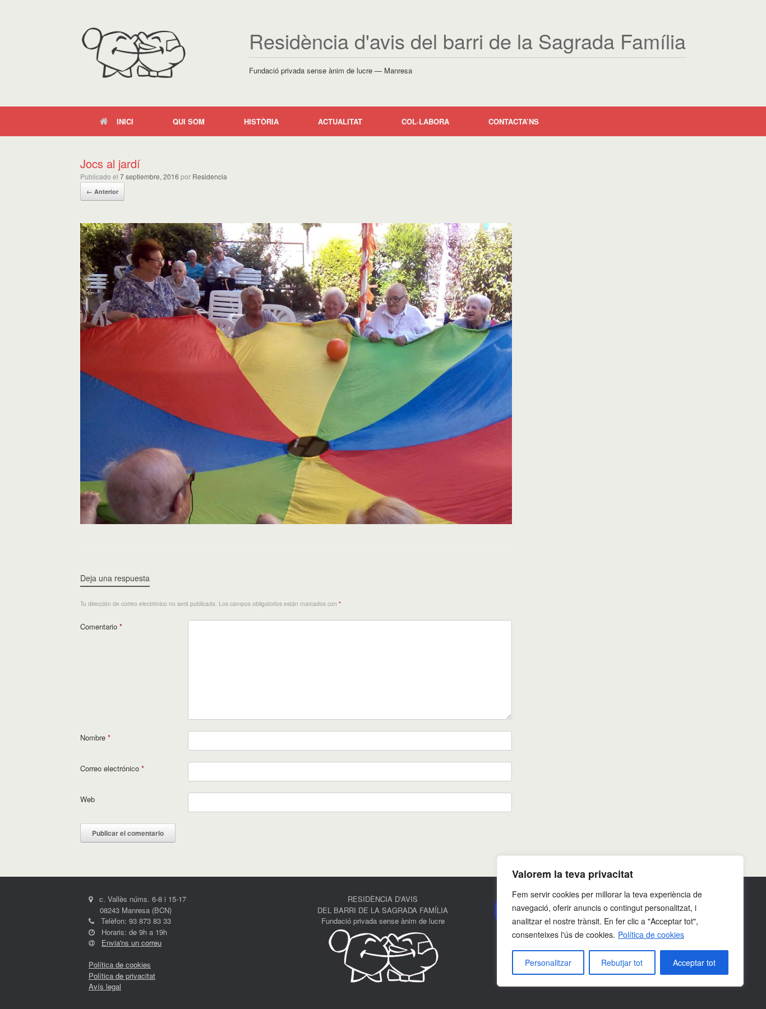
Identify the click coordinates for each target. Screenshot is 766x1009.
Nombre (95, 737)
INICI (125, 121)
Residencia (209, 176)
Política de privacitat (122, 975)
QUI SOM (189, 121)
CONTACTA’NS (513, 121)
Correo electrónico (112, 768)
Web (87, 799)
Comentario (101, 626)
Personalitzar (548, 962)
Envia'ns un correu (131, 942)
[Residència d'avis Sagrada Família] (133, 53)
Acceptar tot (694, 962)
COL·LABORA (425, 121)
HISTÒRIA (261, 121)
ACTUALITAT (340, 121)
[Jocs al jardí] (296, 521)
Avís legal (105, 986)
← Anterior (102, 191)
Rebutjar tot (622, 962)
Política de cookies (651, 934)
